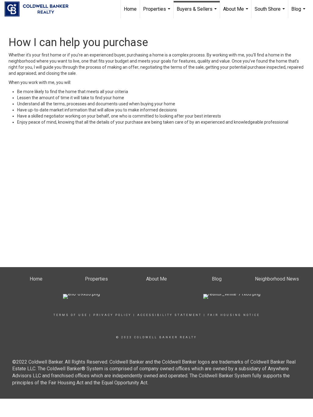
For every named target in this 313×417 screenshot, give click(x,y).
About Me (236, 12)
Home (130, 9)
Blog (299, 12)
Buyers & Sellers (197, 12)
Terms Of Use (70, 315)
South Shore (270, 12)
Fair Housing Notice (234, 315)
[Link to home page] (40, 9)
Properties (157, 12)
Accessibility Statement (169, 315)
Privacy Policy (112, 315)
